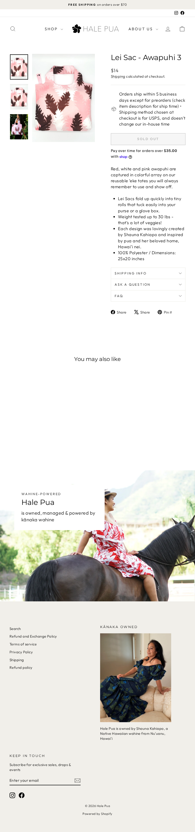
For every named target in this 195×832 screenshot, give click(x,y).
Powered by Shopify (97, 814)
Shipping (118, 76)
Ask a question (133, 284)
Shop (52, 28)
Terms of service (23, 644)
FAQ (119, 296)
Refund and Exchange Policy (33, 636)
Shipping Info (130, 273)
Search (15, 628)
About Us (141, 28)
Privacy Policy (21, 652)
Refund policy (21, 667)
